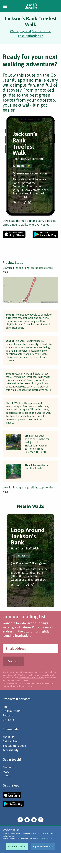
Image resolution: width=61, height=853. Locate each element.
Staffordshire (41, 31)
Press (6, 776)
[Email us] (34, 819)
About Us (8, 737)
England (25, 31)
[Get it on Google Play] (45, 234)
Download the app (13, 267)
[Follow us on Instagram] (40, 819)
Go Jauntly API (11, 711)
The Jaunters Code (14, 745)
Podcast (8, 715)
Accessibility (10, 750)
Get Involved (10, 741)
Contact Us (10, 767)
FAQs (6, 771)
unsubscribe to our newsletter (31, 678)
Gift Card (8, 719)
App (5, 706)
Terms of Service (19, 686)
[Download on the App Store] (14, 234)
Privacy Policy (46, 838)
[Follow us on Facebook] (20, 819)
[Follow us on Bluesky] (27, 819)
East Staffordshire (30, 36)
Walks (14, 31)
